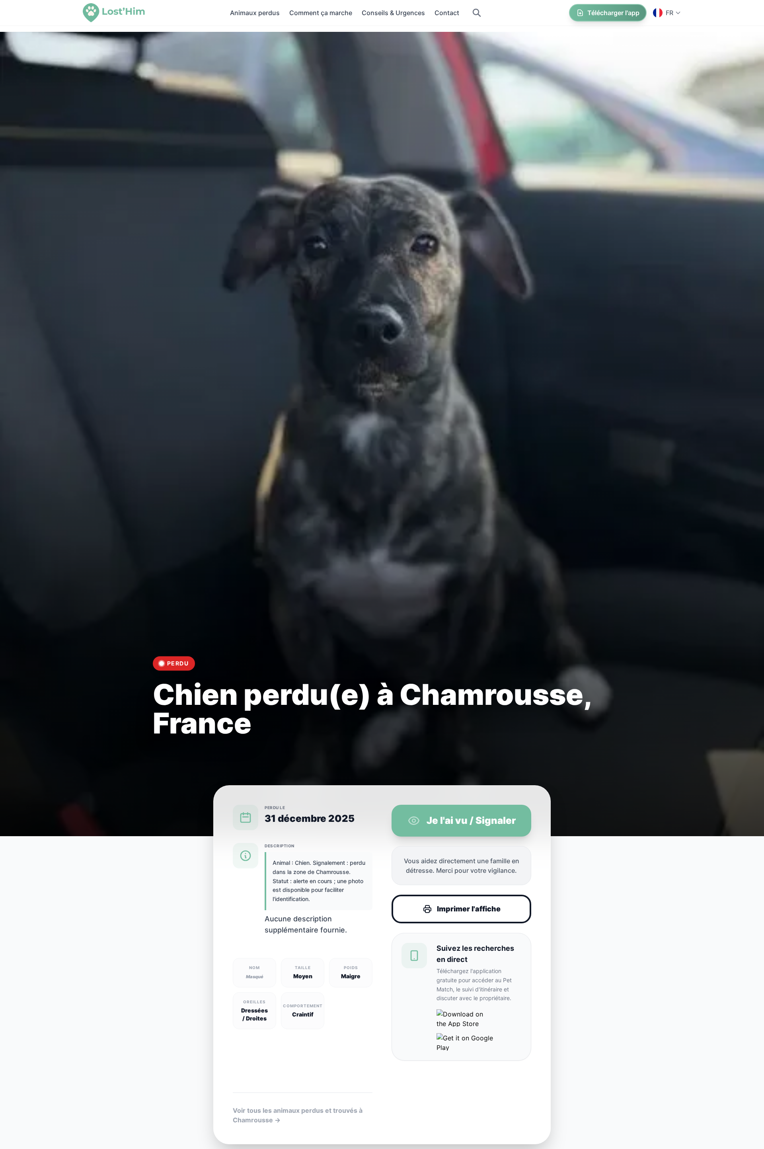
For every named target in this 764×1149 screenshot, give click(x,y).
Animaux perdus (255, 13)
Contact (447, 13)
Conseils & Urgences (393, 13)
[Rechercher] (477, 13)
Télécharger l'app (613, 13)
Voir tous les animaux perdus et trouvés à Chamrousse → (298, 1115)
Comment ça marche (320, 13)
